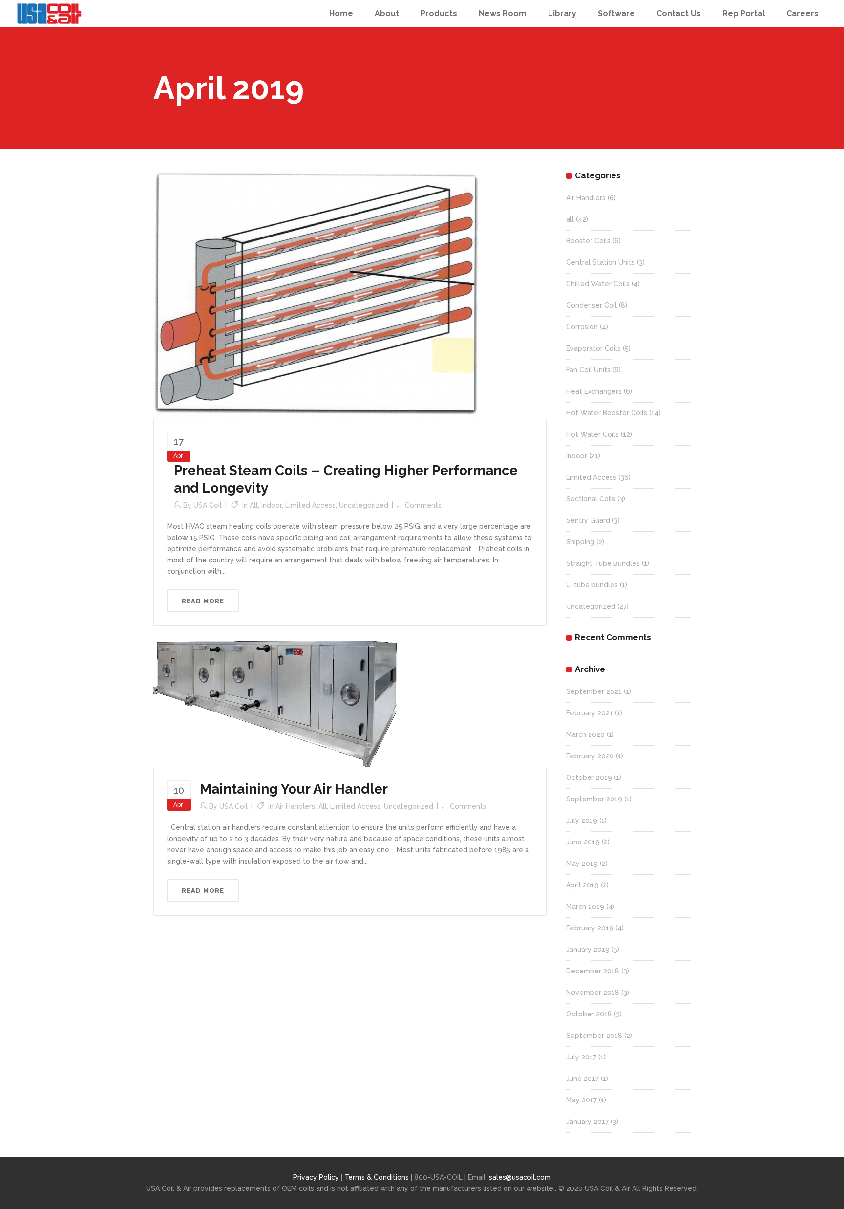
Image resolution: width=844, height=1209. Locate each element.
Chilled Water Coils (598, 284)
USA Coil (207, 505)
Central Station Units (600, 262)
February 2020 (590, 756)
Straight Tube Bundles (603, 563)
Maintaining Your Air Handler (294, 789)
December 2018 (592, 971)
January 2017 (587, 1121)
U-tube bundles (592, 585)
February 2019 (589, 928)
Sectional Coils (590, 499)
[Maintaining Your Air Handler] (275, 704)
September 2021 (594, 691)
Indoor (271, 505)
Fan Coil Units (588, 370)
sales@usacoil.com (520, 1177)
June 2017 (582, 1078)
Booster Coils (588, 241)
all (254, 505)
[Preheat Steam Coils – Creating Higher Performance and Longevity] (317, 294)
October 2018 (589, 1014)
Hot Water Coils (592, 434)
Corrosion (582, 327)
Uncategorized (363, 505)
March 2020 (585, 734)
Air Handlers (295, 806)
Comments (423, 505)
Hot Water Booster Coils (606, 413)
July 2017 (581, 1057)
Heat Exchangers (594, 391)
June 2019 (583, 842)
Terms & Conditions (377, 1177)
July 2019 (581, 820)
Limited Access (310, 505)
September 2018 (594, 1035)
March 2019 (585, 906)
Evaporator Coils (593, 348)
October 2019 (589, 777)
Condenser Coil (591, 305)
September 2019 (594, 799)
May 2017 (581, 1100)
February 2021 (589, 713)
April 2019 (582, 885)
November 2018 (592, 992)
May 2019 (582, 863)
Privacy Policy (316, 1177)
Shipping (580, 542)
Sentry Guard (588, 520)
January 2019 (588, 949)
